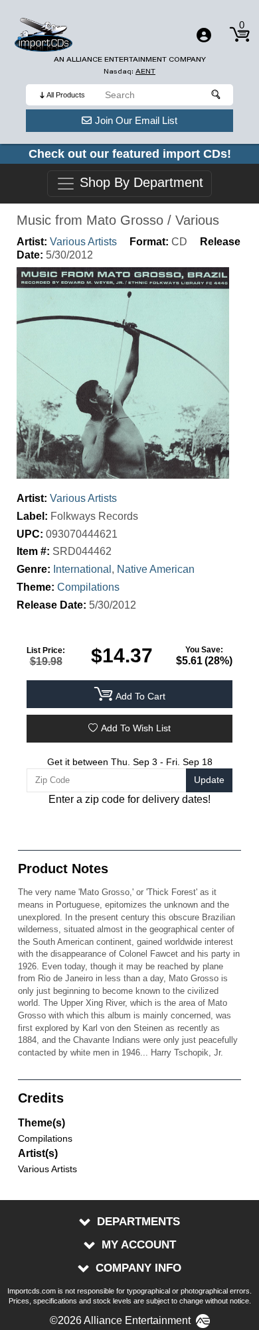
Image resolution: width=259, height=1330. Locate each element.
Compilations (88, 587)
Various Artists (83, 241)
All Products (65, 95)
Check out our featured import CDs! (130, 153)
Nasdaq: (129, 71)
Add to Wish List (136, 728)
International (82, 569)
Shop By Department (139, 183)
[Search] (216, 94)
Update (209, 779)
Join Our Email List (136, 120)
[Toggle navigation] (204, 35)
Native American (156, 569)
